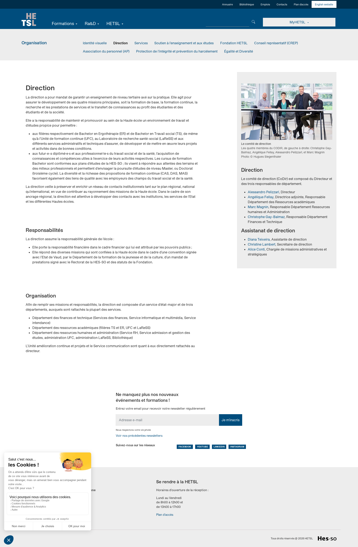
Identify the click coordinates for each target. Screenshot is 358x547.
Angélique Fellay (260, 197)
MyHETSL (298, 22)
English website (324, 4)
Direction (120, 43)
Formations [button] (63, 23)
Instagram (237, 446)
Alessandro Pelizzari (263, 192)
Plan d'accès (301, 4)
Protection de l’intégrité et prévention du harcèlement (177, 51)
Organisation (34, 42)
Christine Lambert (261, 244)
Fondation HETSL (234, 43)
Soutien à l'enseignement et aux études (184, 43)
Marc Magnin (258, 207)
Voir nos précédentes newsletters (139, 435)
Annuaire (227, 4)
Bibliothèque (246, 4)
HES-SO (327, 538)
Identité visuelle (95, 43)
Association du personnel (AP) (106, 51)
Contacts (282, 4)
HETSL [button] (113, 23)
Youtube (202, 446)
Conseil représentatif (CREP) (276, 43)
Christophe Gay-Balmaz (266, 217)
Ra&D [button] (90, 23)
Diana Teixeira (259, 239)
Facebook (185, 446)
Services (141, 43)
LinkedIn (219, 446)
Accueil (29, 19)
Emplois (265, 4)
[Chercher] (253, 21)
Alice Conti (256, 249)
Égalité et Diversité (238, 51)
